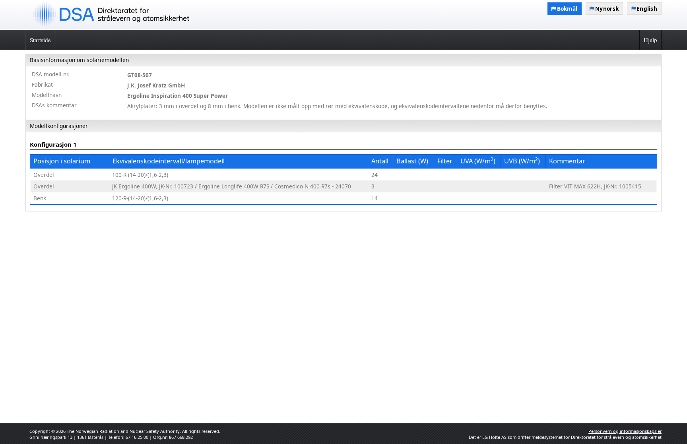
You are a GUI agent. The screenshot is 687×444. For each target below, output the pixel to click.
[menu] (343, 132)
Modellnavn (47, 95)
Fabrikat (42, 84)
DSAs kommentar (54, 105)
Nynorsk (607, 8)
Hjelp (650, 40)
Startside (40, 40)
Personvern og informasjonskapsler (625, 431)
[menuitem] (343, 87)
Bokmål (567, 8)
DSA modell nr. (51, 74)
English (647, 8)
